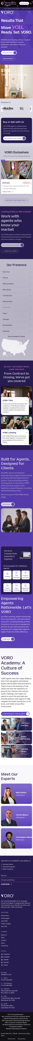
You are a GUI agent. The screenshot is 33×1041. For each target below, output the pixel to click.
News (3, 943)
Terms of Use (11, 1039)
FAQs (2, 937)
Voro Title (4, 926)
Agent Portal (26, 8)
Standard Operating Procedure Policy (16, 1018)
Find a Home (5, 915)
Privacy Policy (21, 1039)
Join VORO (4, 921)
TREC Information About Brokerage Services (16, 1020)
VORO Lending (5, 924)
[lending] (26, 432)
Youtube (6, 962)
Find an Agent (5, 918)
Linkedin (6, 959)
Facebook (6, 954)
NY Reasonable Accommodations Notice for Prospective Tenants (16, 1026)
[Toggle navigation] (29, 12)
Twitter (5, 965)
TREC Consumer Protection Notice (16, 1022)
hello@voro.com (6, 974)
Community (4, 946)
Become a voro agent (12, 8)
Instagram (6, 957)
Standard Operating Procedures (16, 1029)
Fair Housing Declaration (15, 1014)
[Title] (26, 400)
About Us (4, 935)
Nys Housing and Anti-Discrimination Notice (16, 1016)
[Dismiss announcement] (30, 3)
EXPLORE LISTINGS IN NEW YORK (15, 200)
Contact (3, 940)
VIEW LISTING (6, 191)
